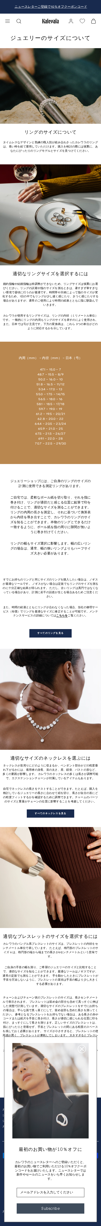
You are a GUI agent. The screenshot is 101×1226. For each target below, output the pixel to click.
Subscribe (50, 1208)
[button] (7, 21)
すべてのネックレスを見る (50, 813)
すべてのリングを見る (50, 633)
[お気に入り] (82, 21)
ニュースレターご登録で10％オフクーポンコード (50, 6)
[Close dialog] (82, 1049)
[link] (71, 21)
